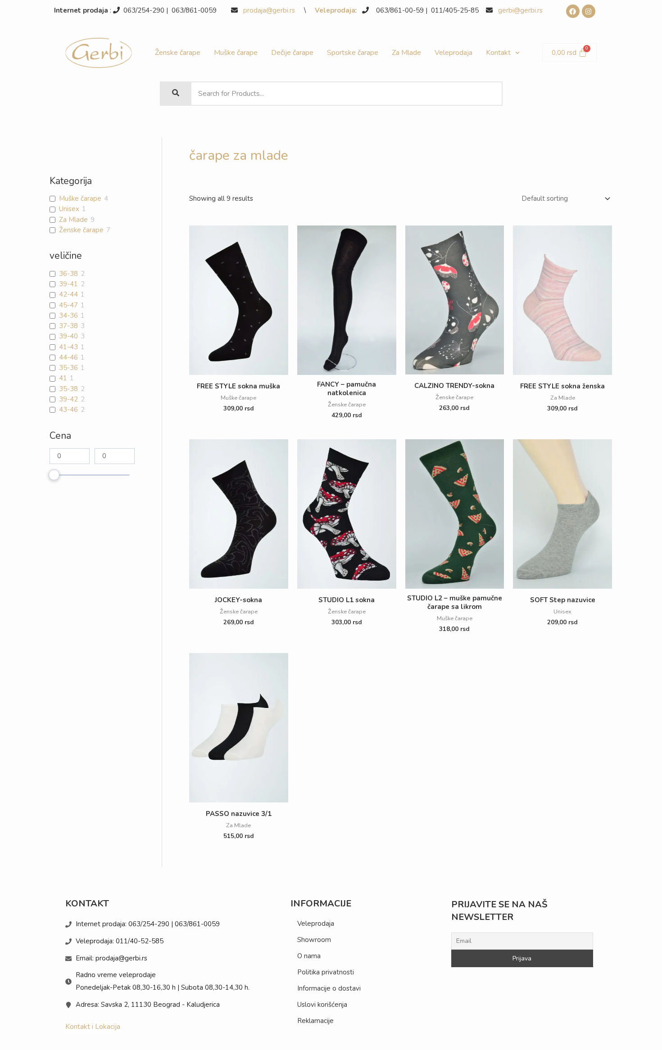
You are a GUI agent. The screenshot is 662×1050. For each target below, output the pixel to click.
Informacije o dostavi (329, 988)
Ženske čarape (177, 53)
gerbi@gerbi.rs (520, 10)
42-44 (68, 294)
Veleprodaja (335, 10)
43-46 (68, 410)
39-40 (68, 336)
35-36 (68, 368)
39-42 (68, 399)
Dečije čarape (292, 53)
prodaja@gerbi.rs (270, 10)
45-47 (68, 305)
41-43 (68, 347)
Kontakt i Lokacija (92, 1027)
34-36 (68, 315)
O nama (309, 955)
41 (63, 378)
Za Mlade (406, 53)
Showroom (314, 939)
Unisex (69, 209)
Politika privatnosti (325, 972)
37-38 (68, 326)
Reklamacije (315, 1020)
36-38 (68, 274)
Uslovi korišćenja (322, 1004)
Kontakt (498, 53)
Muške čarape (236, 53)
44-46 (68, 357)
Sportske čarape (352, 53)
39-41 (68, 284)
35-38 (68, 389)
